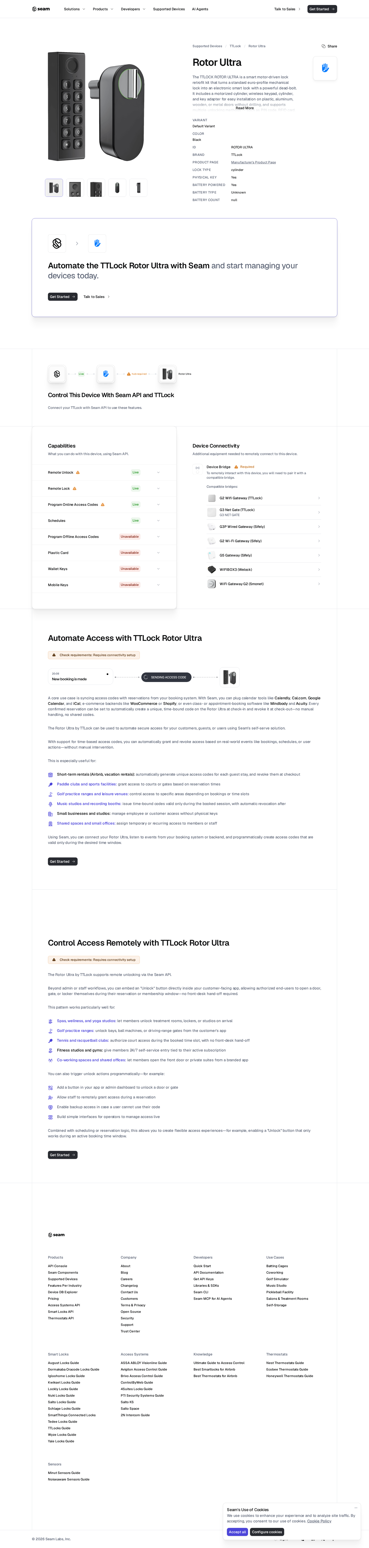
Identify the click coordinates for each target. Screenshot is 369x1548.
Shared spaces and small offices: (86, 823)
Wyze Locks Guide (62, 1435)
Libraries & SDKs (206, 1285)
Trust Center (130, 1331)
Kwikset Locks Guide (64, 1382)
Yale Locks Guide (61, 1441)
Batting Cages (277, 1266)
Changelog (129, 1285)
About (125, 1266)
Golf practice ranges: (75, 1030)
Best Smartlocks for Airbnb (214, 1369)
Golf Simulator (277, 1279)
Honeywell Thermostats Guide (289, 1376)
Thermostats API (61, 1318)
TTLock (235, 46)
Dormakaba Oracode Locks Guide (73, 1369)
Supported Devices (207, 46)
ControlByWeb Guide (137, 1382)
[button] (104, 472)
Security (127, 1318)
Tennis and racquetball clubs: (83, 1040)
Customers (129, 1298)
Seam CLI (201, 1292)
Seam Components (63, 1272)
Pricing (53, 1298)
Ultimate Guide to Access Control (219, 1363)
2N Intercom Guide (135, 1415)
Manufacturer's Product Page (253, 162)
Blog (124, 1272)
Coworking (274, 1272)
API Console (57, 1266)
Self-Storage (276, 1305)
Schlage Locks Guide (64, 1408)
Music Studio (276, 1285)
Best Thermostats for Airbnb (215, 1376)
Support (127, 1325)
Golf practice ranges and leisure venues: (93, 793)
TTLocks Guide (59, 1428)
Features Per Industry (65, 1285)
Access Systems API (64, 1305)
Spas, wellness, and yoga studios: (86, 1020)
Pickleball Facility (279, 1292)
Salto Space (130, 1408)
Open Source (131, 1312)
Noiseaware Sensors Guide (69, 1479)
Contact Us (129, 1292)
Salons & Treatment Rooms (287, 1298)
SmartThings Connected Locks (72, 1415)
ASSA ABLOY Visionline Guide (144, 1363)
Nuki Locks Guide (61, 1395)
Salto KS (127, 1402)
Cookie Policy (319, 1521)
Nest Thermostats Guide (285, 1363)
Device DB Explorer (63, 1292)
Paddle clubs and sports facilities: (87, 784)
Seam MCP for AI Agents (213, 1298)
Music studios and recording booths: (89, 803)
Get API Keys (204, 1279)
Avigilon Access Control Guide (144, 1369)
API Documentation (209, 1272)
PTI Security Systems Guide (142, 1395)
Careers (127, 1279)
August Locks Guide (63, 1363)
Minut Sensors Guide (64, 1473)
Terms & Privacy (133, 1305)
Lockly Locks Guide (63, 1389)
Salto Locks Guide (62, 1402)
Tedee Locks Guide (62, 1421)
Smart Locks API (61, 1312)
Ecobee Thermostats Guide (287, 1369)
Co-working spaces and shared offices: (91, 1060)
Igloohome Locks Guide (66, 1376)
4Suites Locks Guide (137, 1389)
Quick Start (202, 1266)
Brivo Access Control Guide (142, 1376)
